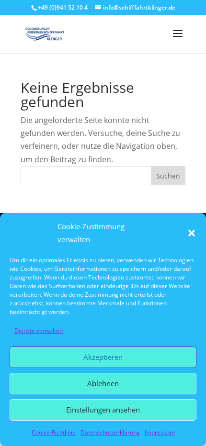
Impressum (160, 432)
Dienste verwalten (38, 330)
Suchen (168, 175)
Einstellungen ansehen (103, 409)
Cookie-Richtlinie (54, 432)
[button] (191, 233)
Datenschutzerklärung (110, 432)
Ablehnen (103, 383)
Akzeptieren (103, 357)
